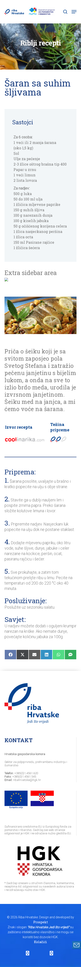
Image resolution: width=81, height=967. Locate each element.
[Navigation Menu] (74, 11)
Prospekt (40, 922)
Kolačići (40, 942)
